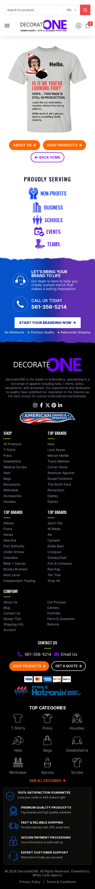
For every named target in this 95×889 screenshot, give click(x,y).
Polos (47, 728)
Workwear (18, 772)
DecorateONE (28, 871)
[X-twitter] (47, 405)
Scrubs (77, 772)
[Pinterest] (53, 405)
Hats (18, 750)
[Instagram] (35, 405)
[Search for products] (85, 10)
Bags (47, 750)
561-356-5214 (49, 307)
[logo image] (44, 25)
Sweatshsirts (77, 750)
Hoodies (77, 728)
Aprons (47, 772)
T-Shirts (18, 728)
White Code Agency (47, 875)
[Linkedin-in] (60, 405)
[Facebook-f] (41, 405)
